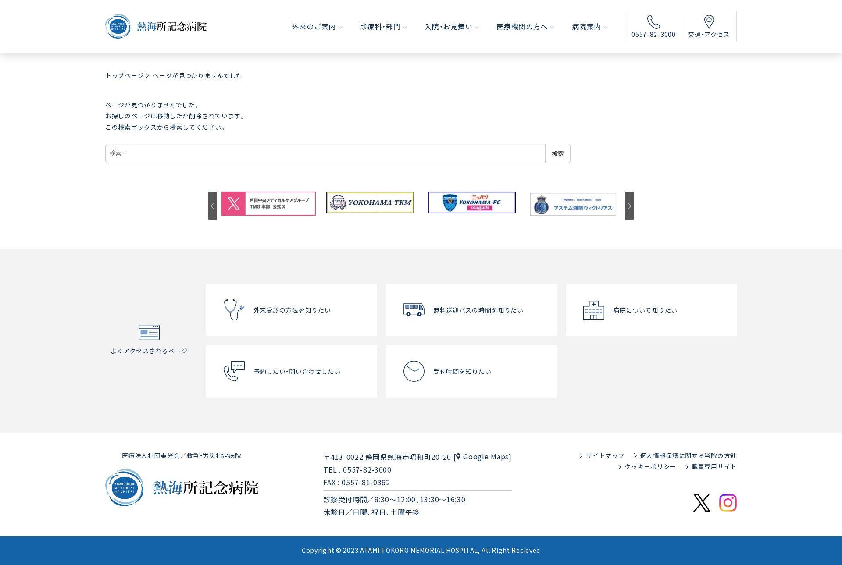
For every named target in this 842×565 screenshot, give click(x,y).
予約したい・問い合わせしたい (297, 371)
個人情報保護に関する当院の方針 (688, 455)
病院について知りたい (645, 310)
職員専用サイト (714, 466)
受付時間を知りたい (462, 371)
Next (629, 206)
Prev (212, 206)
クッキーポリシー (650, 466)
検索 (558, 153)
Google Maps (486, 456)
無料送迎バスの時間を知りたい (478, 310)
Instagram (728, 503)
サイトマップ (605, 455)
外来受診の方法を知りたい (292, 310)
